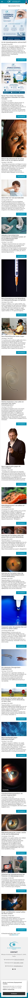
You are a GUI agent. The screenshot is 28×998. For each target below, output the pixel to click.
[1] (12, 935)
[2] (14, 935)
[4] (17, 935)
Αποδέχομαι (14, 993)
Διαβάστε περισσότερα (8, 989)
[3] (15, 935)
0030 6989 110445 (18, 962)
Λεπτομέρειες (21, 59)
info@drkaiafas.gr (18, 966)
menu (2, 2)
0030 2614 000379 (19, 959)
